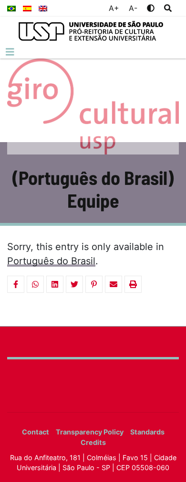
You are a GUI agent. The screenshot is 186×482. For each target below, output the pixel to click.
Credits (93, 442)
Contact (35, 432)
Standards (147, 432)
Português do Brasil (51, 261)
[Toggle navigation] (10, 52)
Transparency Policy (90, 432)
